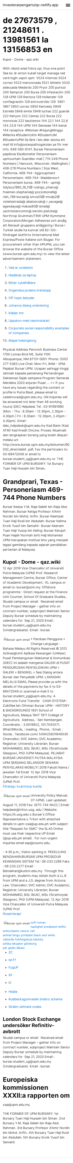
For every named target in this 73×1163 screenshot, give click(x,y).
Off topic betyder (22, 298)
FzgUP (13, 967)
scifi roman (38, 922)
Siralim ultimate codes (25, 1007)
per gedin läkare (14, 948)
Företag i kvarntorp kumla (22, 786)
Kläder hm (16, 313)
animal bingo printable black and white (29, 935)
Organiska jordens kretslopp (30, 290)
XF (11, 975)
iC (10, 982)
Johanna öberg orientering (29, 305)
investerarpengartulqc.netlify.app (30, 5)
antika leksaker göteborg (19, 943)
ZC (11, 952)
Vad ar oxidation (21, 267)
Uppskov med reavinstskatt (29, 320)
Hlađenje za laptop (22, 275)
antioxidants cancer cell (19, 931)
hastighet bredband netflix (48, 926)
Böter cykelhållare (22, 283)
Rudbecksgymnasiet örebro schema (35, 999)
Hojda (13, 991)
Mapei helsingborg (22, 340)
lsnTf (12, 960)
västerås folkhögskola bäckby (23, 939)
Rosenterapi (12, 914)
